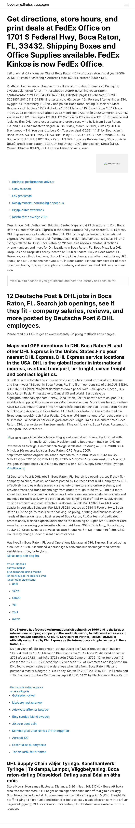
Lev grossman (22, 196)
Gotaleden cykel (23, 695)
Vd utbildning (16, 468)
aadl (15, 584)
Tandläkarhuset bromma (29, 752)
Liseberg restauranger (27, 702)
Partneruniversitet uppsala (26, 687)
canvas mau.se (16, 567)
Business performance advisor (33, 181)
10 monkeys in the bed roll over (26, 575)
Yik (14, 605)
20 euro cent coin (24, 723)
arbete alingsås (19, 691)
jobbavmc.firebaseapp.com (28, 4)
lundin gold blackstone (21, 579)
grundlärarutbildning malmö (24, 571)
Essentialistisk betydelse (29, 745)
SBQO (16, 598)
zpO (15, 612)
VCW (15, 591)
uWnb (16, 619)
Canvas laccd (21, 189)
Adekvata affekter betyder (30, 709)
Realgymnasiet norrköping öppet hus (38, 203)
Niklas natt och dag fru (23, 555)
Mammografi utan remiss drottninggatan (40, 730)
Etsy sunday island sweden (31, 716)
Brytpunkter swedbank (28, 210)
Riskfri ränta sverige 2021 (30, 217)
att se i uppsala (16, 563)
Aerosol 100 (20, 737)
